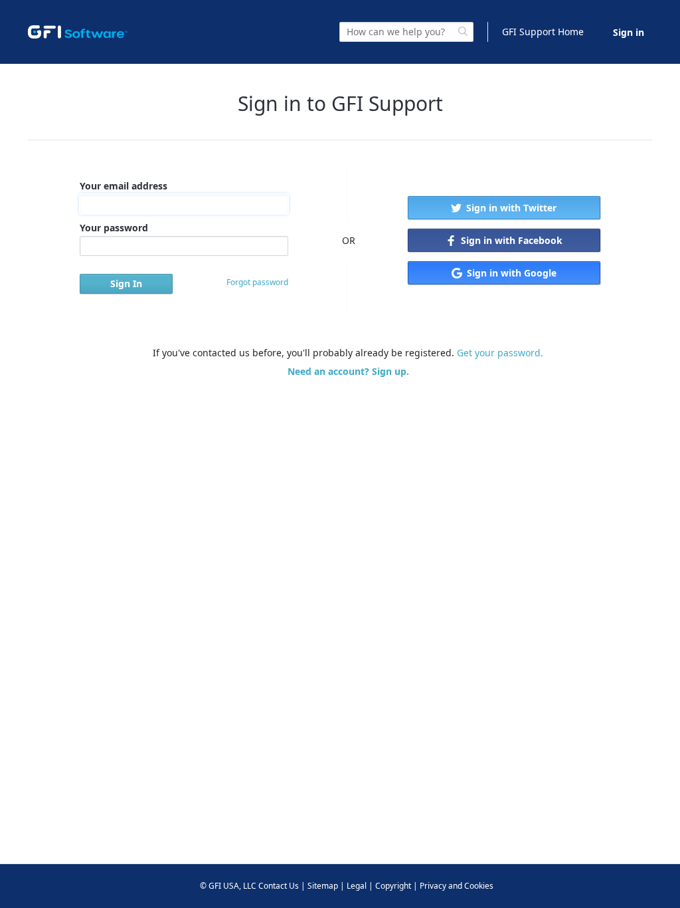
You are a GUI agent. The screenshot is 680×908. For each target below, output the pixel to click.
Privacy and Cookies (456, 885)
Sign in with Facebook (510, 240)
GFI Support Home (543, 31)
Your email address (123, 185)
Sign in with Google (510, 273)
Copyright (393, 885)
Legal (357, 885)
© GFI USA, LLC (228, 885)
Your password (114, 227)
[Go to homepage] (78, 32)
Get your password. (500, 352)
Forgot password (257, 282)
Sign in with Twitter (510, 207)
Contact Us (278, 885)
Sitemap (322, 885)
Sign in (628, 32)
